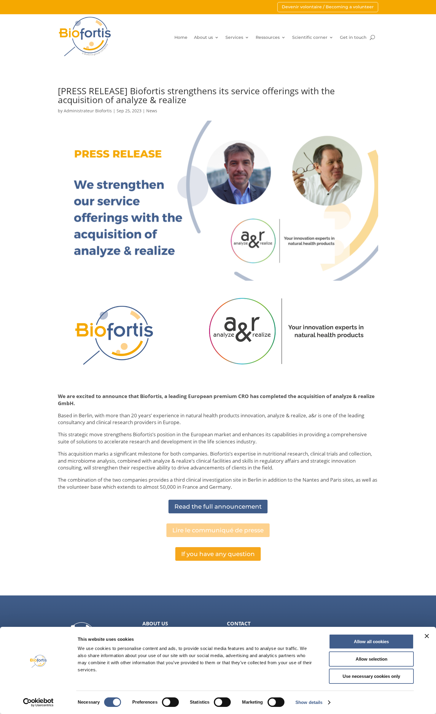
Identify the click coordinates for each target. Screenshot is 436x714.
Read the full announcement (218, 506)
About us (203, 37)
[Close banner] (427, 636)
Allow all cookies (371, 641)
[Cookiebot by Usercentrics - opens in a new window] (38, 702)
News (151, 111)
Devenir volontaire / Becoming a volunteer (328, 6)
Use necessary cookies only (371, 676)
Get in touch (353, 37)
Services (234, 37)
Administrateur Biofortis (88, 111)
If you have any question (218, 554)
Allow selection (371, 659)
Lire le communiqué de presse (218, 530)
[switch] (170, 702)
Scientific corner (309, 37)
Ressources (268, 37)
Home (180, 37)
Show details (308, 702)
